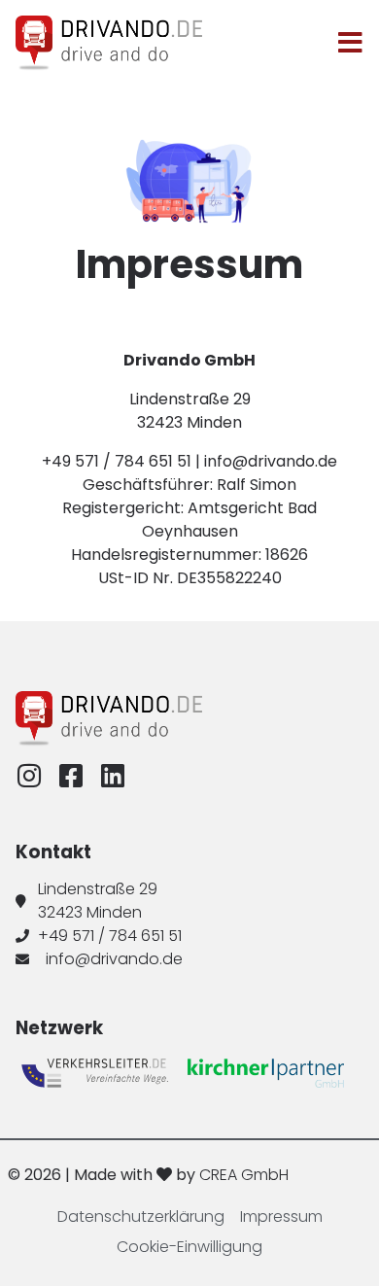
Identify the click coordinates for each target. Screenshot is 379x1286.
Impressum (281, 1216)
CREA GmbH (244, 1175)
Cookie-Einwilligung (189, 1246)
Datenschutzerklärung (140, 1216)
